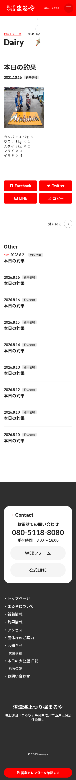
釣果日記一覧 (12, 34)
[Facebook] (20, 185)
